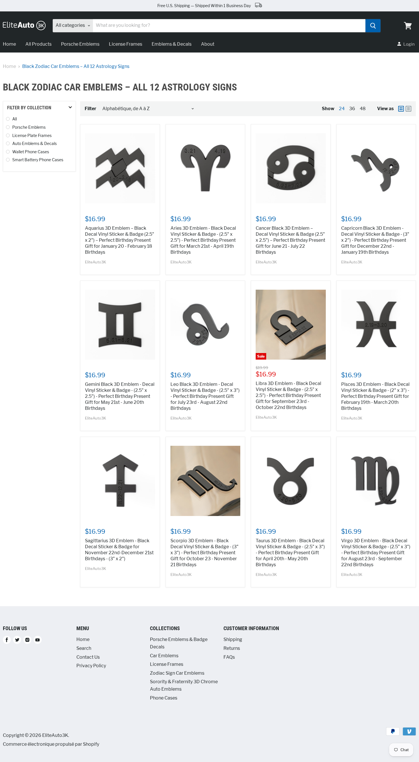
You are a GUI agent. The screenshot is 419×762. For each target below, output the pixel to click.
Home (9, 66)
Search (83, 648)
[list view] (408, 109)
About (207, 44)
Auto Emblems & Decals (34, 143)
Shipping (232, 639)
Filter (90, 108)
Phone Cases (163, 698)
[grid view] (401, 109)
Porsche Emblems (80, 44)
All (14, 118)
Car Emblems (164, 655)
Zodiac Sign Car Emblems (177, 673)
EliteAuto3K (95, 262)
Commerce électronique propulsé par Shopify (51, 744)
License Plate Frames (32, 135)
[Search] (373, 25)
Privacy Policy (91, 665)
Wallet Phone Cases (30, 151)
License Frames (125, 44)
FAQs (229, 657)
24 (342, 108)
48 (363, 108)
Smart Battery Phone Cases (37, 159)
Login (409, 44)
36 (352, 108)
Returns (231, 648)
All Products (38, 44)
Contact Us (88, 657)
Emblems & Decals (172, 44)
